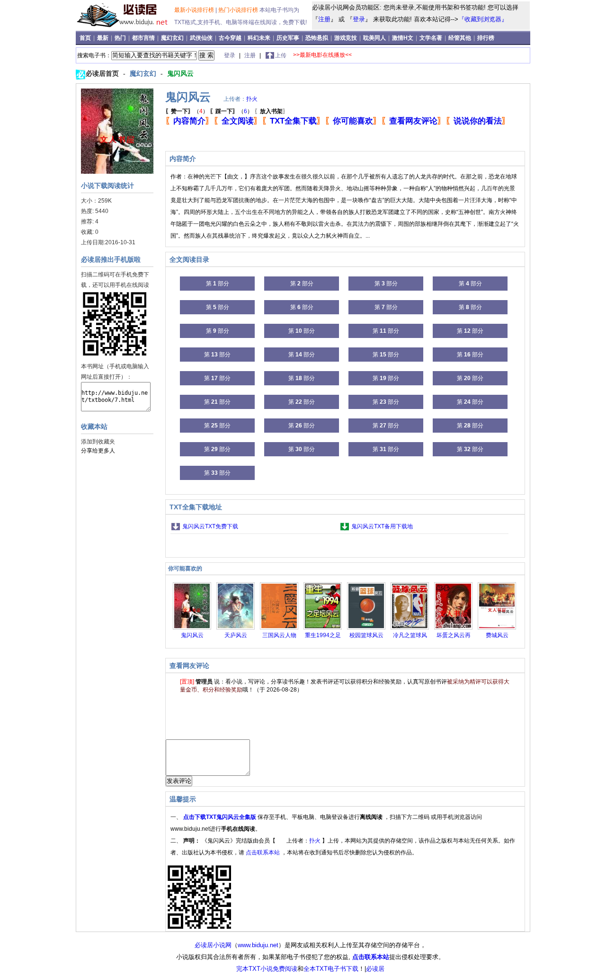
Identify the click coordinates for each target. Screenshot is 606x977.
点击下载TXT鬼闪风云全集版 (220, 817)
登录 (359, 19)
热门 (121, 38)
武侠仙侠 (202, 38)
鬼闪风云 (180, 73)
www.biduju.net (258, 945)
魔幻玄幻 (173, 38)
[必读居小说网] (126, 28)
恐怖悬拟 (317, 38)
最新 (103, 38)
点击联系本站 (263, 852)
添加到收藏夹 (98, 441)
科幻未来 (260, 38)
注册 (324, 19)
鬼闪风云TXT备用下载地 (382, 526)
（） (186, 111)
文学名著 (431, 38)
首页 (86, 38)
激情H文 (403, 38)
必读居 (375, 968)
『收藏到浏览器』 (483, 19)
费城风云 (497, 635)
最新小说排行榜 (194, 10)
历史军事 (288, 38)
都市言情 (144, 38)
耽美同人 (375, 38)
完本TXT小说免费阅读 (266, 968)
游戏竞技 (346, 38)
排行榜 (485, 38)
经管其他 (460, 38)
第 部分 (217, 283)
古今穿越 (231, 38)
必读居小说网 (213, 945)
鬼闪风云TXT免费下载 (210, 526)
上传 (280, 55)
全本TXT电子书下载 (330, 968)
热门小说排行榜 (238, 10)
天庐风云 (235, 635)
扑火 (252, 99)
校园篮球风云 (366, 635)
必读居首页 (103, 73)
